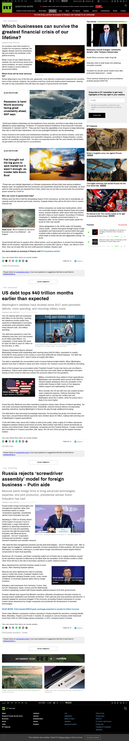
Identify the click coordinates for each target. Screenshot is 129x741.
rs (22, 703)
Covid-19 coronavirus (10, 266)
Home (5, 21)
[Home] (7, 8)
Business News (12, 21)
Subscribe (97, 115)
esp (8, 703)
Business (52, 11)
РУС (12, 1)
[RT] (38, 1)
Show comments (43, 282)
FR (19, 1)
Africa (67, 11)
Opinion (94, 11)
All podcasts (122, 225)
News (4, 713)
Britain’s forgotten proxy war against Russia (104, 153)
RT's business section (50, 251)
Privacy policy (100, 716)
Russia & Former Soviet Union (25, 11)
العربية (3, 1)
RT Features (76, 11)
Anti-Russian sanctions (11, 632)
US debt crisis (7, 446)
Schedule (67, 721)
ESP (8, 1)
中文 (25, 1)
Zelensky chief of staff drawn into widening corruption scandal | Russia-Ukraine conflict (67, 6)
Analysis (86, 11)
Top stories (91, 22)
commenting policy (22, 272)
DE (16, 1)
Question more (24, 6)
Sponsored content (70, 724)
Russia (24, 632)
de (16, 703)
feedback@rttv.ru (9, 274)
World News (42, 11)
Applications (68, 716)
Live (65, 713)
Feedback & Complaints (103, 727)
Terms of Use (100, 713)
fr (19, 703)
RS (22, 1)
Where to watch (69, 719)
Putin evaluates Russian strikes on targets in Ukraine (64, 15)
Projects (123, 11)
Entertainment (105, 11)
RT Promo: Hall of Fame (103, 721)
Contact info (99, 724)
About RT (99, 719)
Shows (115, 11)
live (99, 6)
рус (12, 703)
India (60, 11)
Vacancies (99, 729)
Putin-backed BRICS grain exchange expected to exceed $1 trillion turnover (40, 609)
